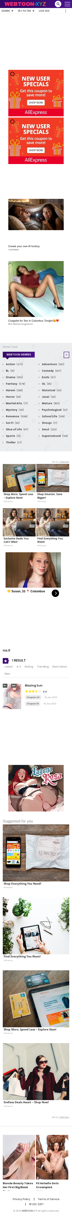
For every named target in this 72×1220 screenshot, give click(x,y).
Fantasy (15, 384)
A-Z (19, 666)
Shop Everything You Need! (22, 883)
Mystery (14, 410)
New (7, 674)
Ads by (60, 462)
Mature (50, 403)
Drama (14, 377)
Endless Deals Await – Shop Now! (26, 1102)
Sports (13, 436)
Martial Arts (16, 403)
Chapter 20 (33, 697)
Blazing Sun (33, 685)
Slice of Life (16, 429)
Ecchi (48, 377)
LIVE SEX (44, 11)
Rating (29, 666)
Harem (14, 390)
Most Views (59, 666)
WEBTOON (27, 1210)
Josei (48, 397)
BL (9, 371)
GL (46, 384)
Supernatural (54, 436)
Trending (43, 666)
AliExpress (8, 501)
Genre (5, 11)
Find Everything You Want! (50, 540)
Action (14, 364)
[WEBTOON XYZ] (25, 4)
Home (6, 346)
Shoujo (49, 423)
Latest (9, 666)
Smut (49, 429)
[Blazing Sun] (12, 696)
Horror (13, 397)
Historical (51, 390)
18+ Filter (24, 11)
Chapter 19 (33, 703)
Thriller (13, 442)
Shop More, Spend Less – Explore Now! (19, 496)
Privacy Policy (21, 1199)
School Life (53, 416)
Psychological (54, 410)
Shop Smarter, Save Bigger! (50, 496)
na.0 (15, 346)
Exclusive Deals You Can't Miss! (16, 540)
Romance (16, 416)
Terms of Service (48, 1199)
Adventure (52, 364)
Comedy (51, 371)
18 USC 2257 (36, 1204)
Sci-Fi (12, 423)
